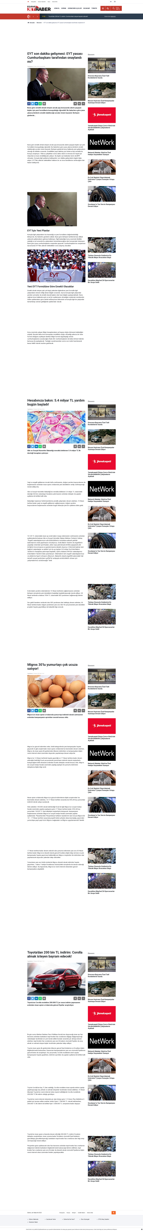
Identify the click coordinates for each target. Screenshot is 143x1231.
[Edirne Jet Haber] (39, 8)
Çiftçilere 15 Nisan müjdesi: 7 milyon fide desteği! (62, 16)
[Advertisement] (71, 37)
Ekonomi (86, 8)
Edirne (63, 8)
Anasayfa (62, 1212)
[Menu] (102, 8)
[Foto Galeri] (115, 1)
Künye (68, 1212)
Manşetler (33, 1)
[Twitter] (32, 103)
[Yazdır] (44, 103)
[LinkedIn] (36, 103)
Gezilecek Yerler (51, 1219)
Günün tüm (110, 16)
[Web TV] (111, 1)
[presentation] (33, 16)
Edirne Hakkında (33, 1219)
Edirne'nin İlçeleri (75, 8)
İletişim (74, 1212)
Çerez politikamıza (108, 1229)
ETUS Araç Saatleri (103, 1219)
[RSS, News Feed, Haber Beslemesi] (114, 1212)
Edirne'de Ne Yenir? (69, 1219)
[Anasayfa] (28, 1)
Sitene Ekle (54, 1)
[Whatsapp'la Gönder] (40, 103)
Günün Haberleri (42, 1)
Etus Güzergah (85, 1219)
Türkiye (94, 8)
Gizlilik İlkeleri (81, 1212)
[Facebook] (29, 103)
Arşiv (49, 1)
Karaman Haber (33, 1222)
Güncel (57, 8)
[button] (75, 103)
